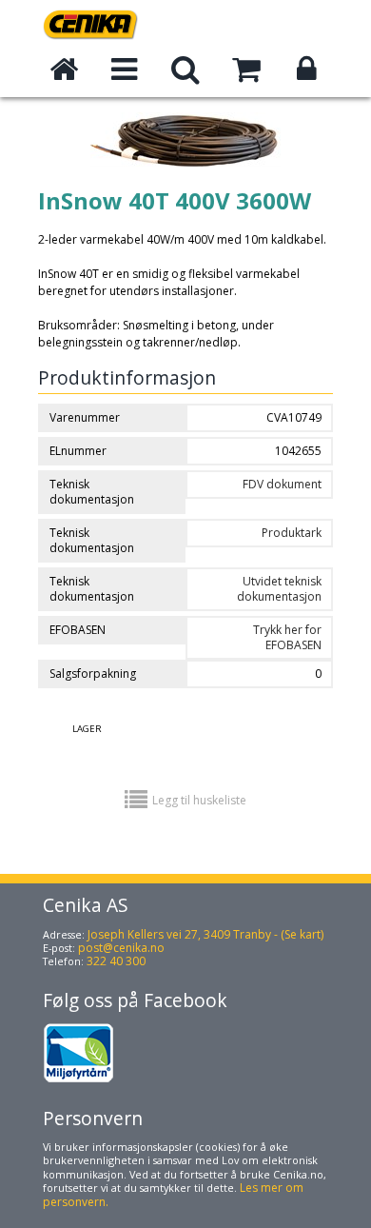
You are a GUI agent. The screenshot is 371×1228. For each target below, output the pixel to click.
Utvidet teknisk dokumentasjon (279, 588)
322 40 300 (116, 961)
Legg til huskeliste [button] (199, 800)
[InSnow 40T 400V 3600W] (185, 181)
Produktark (292, 533)
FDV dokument (282, 484)
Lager (87, 729)
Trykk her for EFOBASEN (287, 637)
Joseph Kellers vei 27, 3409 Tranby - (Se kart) (205, 934)
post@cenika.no (121, 948)
